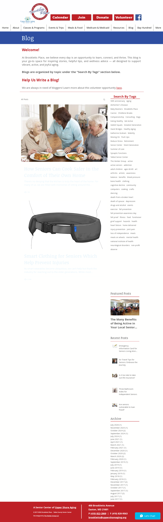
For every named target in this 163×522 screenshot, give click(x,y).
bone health (116, 181)
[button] (16, 27)
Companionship (117, 117)
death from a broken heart (122, 197)
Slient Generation (131, 145)
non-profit (135, 245)
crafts (131, 189)
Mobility (131, 133)
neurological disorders (120, 245)
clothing (125, 181)
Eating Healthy (117, 121)
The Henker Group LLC (51, 516)
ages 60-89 (128, 169)
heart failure (116, 225)
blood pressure (133, 177)
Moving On (115, 137)
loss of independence (120, 233)
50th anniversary (118, 101)
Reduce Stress (117, 141)
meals (132, 233)
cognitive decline (118, 185)
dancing (114, 193)
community (131, 185)
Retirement (129, 141)
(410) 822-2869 (98, 513)
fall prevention (125, 209)
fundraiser (136, 217)
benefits (122, 177)
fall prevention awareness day (123, 213)
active (130, 161)
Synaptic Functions (119, 153)
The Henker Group (118, 161)
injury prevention (118, 229)
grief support (116, 221)
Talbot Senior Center (119, 157)
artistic (122, 173)
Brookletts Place (131, 109)
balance (114, 177)
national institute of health (122, 241)
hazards (126, 221)
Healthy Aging (130, 129)
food (129, 217)
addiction (128, 165)
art (136, 169)
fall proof (114, 217)
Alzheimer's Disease (119, 105)
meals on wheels (118, 237)
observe (114, 249)
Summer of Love (117, 149)
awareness (130, 173)
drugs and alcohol (118, 205)
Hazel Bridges (116, 129)
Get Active (128, 121)
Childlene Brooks (125, 113)
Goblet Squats (117, 125)
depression (130, 201)
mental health (132, 237)
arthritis (114, 173)
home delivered (129, 225)
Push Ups (125, 137)
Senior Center (116, 145)
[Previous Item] (114, 307)
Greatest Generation (132, 125)
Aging (128, 101)
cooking (124, 189)
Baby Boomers (117, 109)
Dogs (138, 117)
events (130, 205)
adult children (117, 169)
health (134, 221)
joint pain (131, 229)
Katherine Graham (118, 133)
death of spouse (117, 201)
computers (115, 189)
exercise (114, 209)
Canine (114, 113)
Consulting (130, 117)
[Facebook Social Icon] (138, 17)
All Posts (24, 99)
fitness (122, 217)
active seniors (116, 165)
